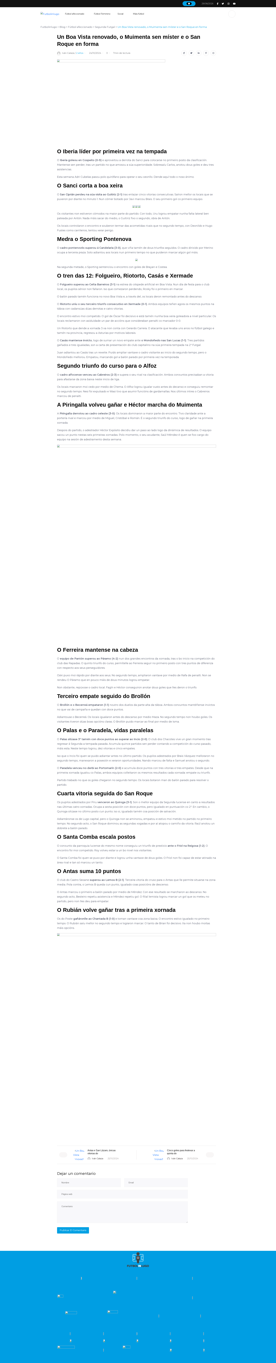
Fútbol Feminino (102, 14)
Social (120, 14)
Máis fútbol (138, 14)
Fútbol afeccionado (74, 14)
